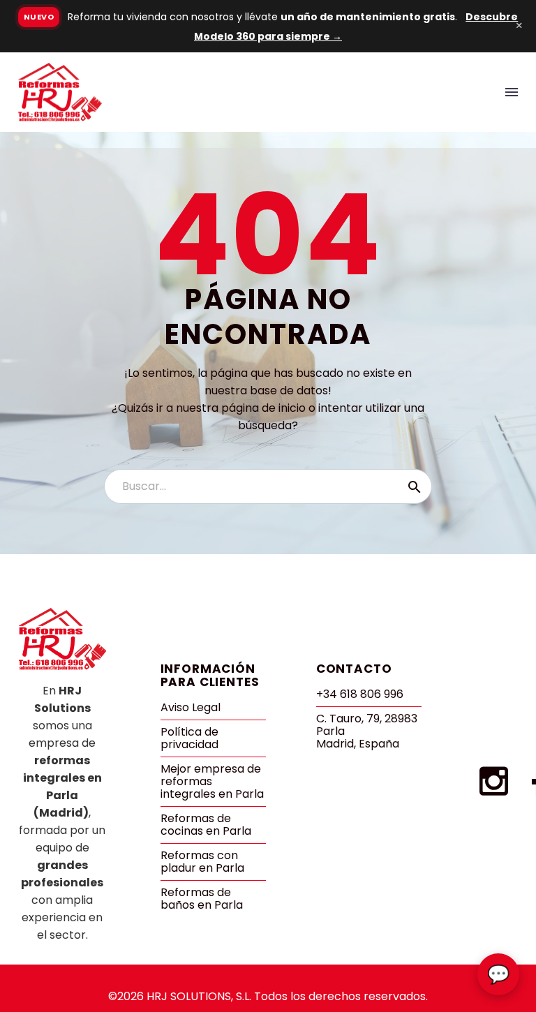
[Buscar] (414, 486)
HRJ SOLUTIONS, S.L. (199, 996)
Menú (511, 92)
